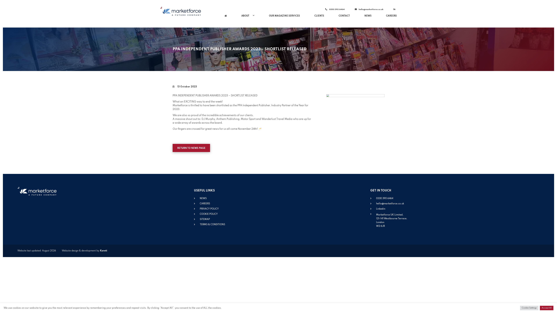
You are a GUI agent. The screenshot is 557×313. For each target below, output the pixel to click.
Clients (319, 16)
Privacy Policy (209, 209)
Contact (344, 16)
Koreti (103, 251)
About (245, 16)
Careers (391, 16)
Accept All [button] (547, 308)
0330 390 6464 (337, 9)
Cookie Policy (209, 214)
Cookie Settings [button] (529, 308)
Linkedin (380, 209)
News (367, 16)
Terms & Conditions (212, 224)
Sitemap (205, 219)
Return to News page (191, 148)
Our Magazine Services (284, 16)
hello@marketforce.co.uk (371, 9)
